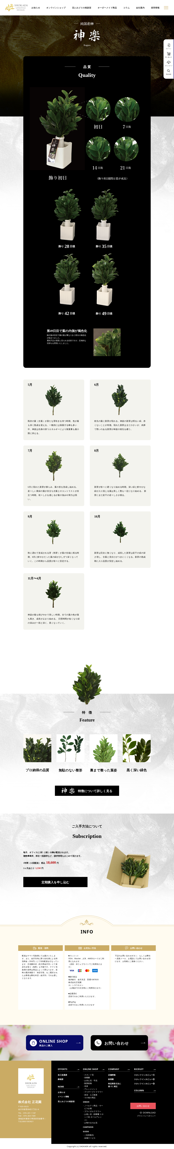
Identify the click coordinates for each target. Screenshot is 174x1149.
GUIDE (86, 1131)
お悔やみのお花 (90, 1122)
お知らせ (35, 7)
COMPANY (113, 1069)
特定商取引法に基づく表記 (114, 1085)
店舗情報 (112, 1075)
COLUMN (139, 1090)
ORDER (86, 1102)
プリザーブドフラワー (93, 1092)
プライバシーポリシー (146, 1116)
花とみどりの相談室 (81, 7)
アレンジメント (90, 1089)
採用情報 (155, 7)
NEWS (61, 1086)
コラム (126, 7)
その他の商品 (90, 1097)
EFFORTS (62, 1069)
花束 (86, 1086)
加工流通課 (62, 1075)
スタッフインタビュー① (144, 1075)
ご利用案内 (89, 1135)
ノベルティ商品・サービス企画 (93, 1107)
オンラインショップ (56, 7)
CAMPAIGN (88, 1127)
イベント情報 (63, 1096)
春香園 (111, 1079)
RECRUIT (139, 1069)
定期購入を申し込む (55, 882)
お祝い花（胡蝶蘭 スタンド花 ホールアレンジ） (94, 1117)
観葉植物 (88, 1083)
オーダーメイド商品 (107, 7)
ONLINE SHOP (90, 1069)
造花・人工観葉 (90, 1095)
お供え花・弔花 (90, 1080)
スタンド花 (89, 1075)
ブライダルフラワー (92, 1111)
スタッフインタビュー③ (144, 1083)
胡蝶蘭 (87, 1077)
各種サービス (90, 1138)
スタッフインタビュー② (144, 1079)
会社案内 (140, 7)
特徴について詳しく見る (95, 791)
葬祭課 (60, 1079)
